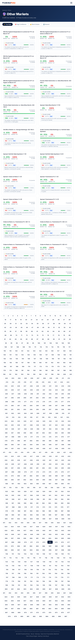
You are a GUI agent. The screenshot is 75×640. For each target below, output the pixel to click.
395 (43, 444)
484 (43, 476)
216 (25, 382)
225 (12, 386)
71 (21, 335)
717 (40, 558)
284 (37, 405)
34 (32, 323)
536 (19, 495)
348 (25, 429)
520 (58, 487)
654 (62, 534)
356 (6, 433)
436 (18, 460)
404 (31, 448)
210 (57, 378)
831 (56, 597)
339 (37, 425)
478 (6, 476)
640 (44, 530)
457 (12, 468)
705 (37, 554)
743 (62, 565)
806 (44, 589)
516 (34, 487)
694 (37, 550)
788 (68, 581)
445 (6, 464)
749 (31, 569)
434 (6, 460)
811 (4, 593)
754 (62, 569)
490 (12, 479)
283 (31, 405)
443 (62, 460)
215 (19, 382)
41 (70, 323)
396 (50, 444)
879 (15, 616)
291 (12, 409)
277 (62, 401)
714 (22, 558)
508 (56, 483)
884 (47, 616)
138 (52, 355)
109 (24, 347)
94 (6, 343)
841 (50, 601)
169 (23, 366)
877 (68, 612)
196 (40, 374)
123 (34, 351)
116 (64, 347)
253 (50, 394)
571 (32, 507)
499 (69, 479)
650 (38, 534)
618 (46, 522)
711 (5, 558)
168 (17, 366)
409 (63, 448)
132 (16, 355)
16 (5, 319)
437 (25, 460)
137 (46, 355)
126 (52, 351)
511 (5, 487)
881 (28, 616)
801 (12, 589)
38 (54, 323)
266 (62, 397)
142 (5, 358)
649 (31, 534)
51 (54, 327)
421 (64, 452)
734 (6, 565)
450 (38, 464)
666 (68, 538)
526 (25, 491)
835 (12, 601)
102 (51, 343)
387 (62, 440)
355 (69, 429)
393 (31, 444)
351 (44, 429)
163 (58, 362)
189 (70, 370)
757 (13, 573)
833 (69, 597)
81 (5, 339)
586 (56, 511)
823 (6, 597)
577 (68, 507)
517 (40, 487)
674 (50, 542)
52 (59, 327)
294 (31, 409)
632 (62, 526)
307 (44, 413)
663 (50, 538)
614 (22, 522)
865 (62, 608)
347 (19, 429)
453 (56, 464)
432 (62, 456)
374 (50, 437)
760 (31, 573)
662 (43, 538)
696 (50, 550)
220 (49, 382)
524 (13, 491)
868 (12, 612)
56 (10, 331)
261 (31, 397)
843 (62, 601)
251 (38, 394)
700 (6, 554)
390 (12, 444)
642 (56, 530)
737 (25, 565)
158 (28, 362)
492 (24, 479)
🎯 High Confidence (20, 24)
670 (25, 542)
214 (13, 382)
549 (31, 499)
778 (6, 581)
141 (71, 355)
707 (50, 554)
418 (46, 452)
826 (25, 597)
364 (56, 433)
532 (62, 491)
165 (70, 362)
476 (62, 472)
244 (62, 390)
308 (50, 413)
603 (25, 519)
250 (31, 394)
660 (31, 538)
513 (16, 487)
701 (13, 554)
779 (13, 581)
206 (31, 378)
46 (27, 327)
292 (18, 409)
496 (50, 479)
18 (15, 319)
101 (45, 343)
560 (31, 503)
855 (69, 604)
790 (13, 585)
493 (31, 479)
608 (56, 519)
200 (64, 374)
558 (19, 503)
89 (48, 339)
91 (59, 339)
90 (54, 339)
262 (37, 397)
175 (58, 366)
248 (19, 394)
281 (18, 405)
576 (62, 507)
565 (62, 503)
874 (50, 612)
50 (49, 327)
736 (19, 565)
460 (31, 468)
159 (34, 362)
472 (37, 472)
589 (6, 515)
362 (43, 433)
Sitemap (37, 634)
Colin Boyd (46, 636)
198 (52, 374)
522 (70, 487)
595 (43, 515)
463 (50, 468)
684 (43, 546)
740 (44, 565)
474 (50, 472)
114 (52, 347)
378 (6, 440)
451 (44, 464)
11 (50, 315)
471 (31, 472)
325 (18, 421)
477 (68, 472)
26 (58, 319)
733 (68, 561)
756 (6, 573)
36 (43, 323)
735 (13, 565)
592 (25, 515)
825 (18, 597)
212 (69, 378)
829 (44, 597)
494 (37, 479)
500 (6, 483)
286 (50, 405)
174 (52, 366)
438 (31, 460)
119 (10, 351)
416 (34, 452)
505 (37, 483)
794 (37, 585)
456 (6, 468)
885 (53, 616)
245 (69, 390)
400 (6, 448)
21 (31, 319)
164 (64, 362)
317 (37, 417)
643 (62, 530)
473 (44, 472)
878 (9, 616)
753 (56, 569)
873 (44, 612)
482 (31, 476)
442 (56, 460)
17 (10, 319)
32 (21, 323)
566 (68, 503)
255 (62, 394)
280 (12, 405)
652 (50, 534)
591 (19, 515)
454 (62, 464)
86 (32, 339)
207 (38, 378)
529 (44, 491)
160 (40, 362)
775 (56, 577)
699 (69, 550)
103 (57, 343)
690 (12, 550)
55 (5, 331)
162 (52, 362)
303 (19, 413)
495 (43, 479)
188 (64, 370)
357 (12, 433)
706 (43, 554)
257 (6, 397)
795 (43, 585)
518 (46, 487)
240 (37, 390)
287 (56, 405)
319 (49, 417)
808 (56, 589)
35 (37, 323)
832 (62, 597)
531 (56, 491)
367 (6, 437)
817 (40, 593)
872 (37, 612)
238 (25, 390)
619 (52, 522)
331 (56, 421)
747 (19, 569)
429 (44, 456)
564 (56, 503)
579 (13, 511)
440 (44, 460)
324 (12, 421)
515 (28, 487)
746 (13, 569)
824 (12, 597)
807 (50, 589)
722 (70, 558)
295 (37, 409)
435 (12, 460)
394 (37, 444)
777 (68, 577)
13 (60, 315)
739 (38, 565)
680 (18, 546)
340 (44, 425)
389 (6, 444)
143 (11, 358)
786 (56, 581)
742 (56, 565)
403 (25, 448)
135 (34, 355)
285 (43, 405)
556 (6, 503)
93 (70, 339)
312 (7, 417)
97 (22, 343)
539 (37, 495)
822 (70, 593)
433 (69, 456)
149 (47, 358)
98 (28, 343)
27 (64, 319)
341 (50, 425)
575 (56, 507)
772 (37, 577)
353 (56, 429)
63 (48, 331)
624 (12, 526)
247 (12, 394)
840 (44, 601)
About (32, 634)
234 (69, 386)
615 (28, 522)
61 (37, 331)
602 (18, 519)
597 (56, 515)
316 (31, 417)
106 (5, 347)
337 (25, 425)
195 (34, 374)
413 (16, 452)
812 (10, 593)
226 (18, 386)
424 (12, 456)
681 (25, 546)
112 (41, 347)
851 (44, 604)
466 (68, 468)
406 (44, 448)
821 (64, 593)
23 (42, 319)
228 (31, 386)
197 (46, 374)
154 (5, 362)
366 (68, 433)
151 (59, 358)
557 (13, 503)
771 (32, 577)
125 (46, 351)
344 (69, 425)
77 (53, 335)
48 (38, 327)
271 (25, 401)
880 (22, 616)
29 (5, 323)
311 (69, 413)
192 (16, 374)
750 (37, 569)
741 (50, 565)
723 (6, 561)
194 (28, 374)
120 (16, 351)
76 (48, 335)
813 (16, 593)
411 (4, 452)
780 (19, 581)
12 (55, 315)
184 (40, 370)
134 (28, 355)
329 (44, 421)
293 (24, 409)
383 (37, 440)
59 (26, 331)
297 (50, 409)
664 (56, 538)
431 (56, 456)
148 (41, 358)
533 (68, 491)
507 (50, 483)
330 (50, 421)
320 (55, 417)
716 (34, 558)
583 (37, 511)
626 (25, 526)
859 (25, 608)
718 (46, 558)
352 (50, 429)
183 (34, 370)
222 (61, 382)
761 (37, 573)
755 (68, 569)
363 (50, 433)
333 (69, 421)
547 (19, 499)
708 (56, 554)
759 (25, 573)
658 (18, 538)
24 (48, 319)
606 (44, 519)
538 (31, 495)
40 (65, 323)
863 (50, 608)
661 (37, 538)
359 (25, 433)
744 (68, 565)
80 (69, 335)
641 (50, 530)
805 (37, 589)
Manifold (56, 634)
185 (46, 370)
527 (31, 491)
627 (31, 526)
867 (6, 612)
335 (12, 425)
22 (37, 319)
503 (25, 483)
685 (50, 546)
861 (37, 608)
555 (68, 499)
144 (17, 358)
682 (31, 546)
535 (13, 495)
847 (19, 604)
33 (27, 323)
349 (31, 429)
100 (39, 343)
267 (69, 397)
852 (50, 604)
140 (64, 355)
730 (50, 561)
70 (16, 335)
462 (43, 468)
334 (6, 425)
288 (62, 405)
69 (11, 335)
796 (50, 585)
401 (12, 448)
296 (43, 409)
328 (37, 421)
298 (56, 409)
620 (58, 522)
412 (10, 452)
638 (31, 530)
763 (49, 573)
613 (16, 522)
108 (18, 347)
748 (25, 569)
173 (47, 366)
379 (12, 440)
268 (6, 401)
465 (62, 468)
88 (43, 339)
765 (62, 573)
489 (6, 479)
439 (37, 460)
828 (37, 597)
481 (25, 476)
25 (53, 319)
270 (19, 401)
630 (50, 526)
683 (37, 546)
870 (25, 612)
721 (64, 558)
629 (44, 526)
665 (62, 538)
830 (50, 597)
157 (22, 362)
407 (50, 448)
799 (68, 585)
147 (35, 358)
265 (56, 397)
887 (66, 616)
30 (10, 323)
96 (17, 343)
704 (31, 554)
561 (37, 503)
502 (19, 483)
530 (50, 491)
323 (6, 421)
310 (63, 413)
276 (56, 401)
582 (31, 511)
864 (56, 608)
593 (31, 515)
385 (50, 440)
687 (62, 546)
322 (68, 417)
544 (68, 495)
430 (50, 456)
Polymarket (50, 634)
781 (25, 581)
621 (64, 522)
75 (43, 335)
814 (22, 593)
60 (32, 331)
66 (64, 331)
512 (10, 487)
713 (16, 558)
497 (56, 479)
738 (31, 565)
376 (62, 437)
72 (27, 335)
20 (26, 319)
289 (69, 405)
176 (64, 366)
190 (4, 374)
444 (69, 460)
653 (56, 534)
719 (52, 558)
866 (68, 608)
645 (6, 534)
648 (25, 534)
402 (18, 448)
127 (58, 351)
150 (53, 358)
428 (37, 456)
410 (69, 448)
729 (44, 561)
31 (16, 323)
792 (25, 585)
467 (6, 472)
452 (50, 464)
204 (19, 378)
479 (12, 476)
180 (16, 370)
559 (25, 503)
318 (43, 417)
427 (31, 456)
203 (13, 378)
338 (31, 425)
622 (70, 522)
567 (7, 507)
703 (25, 554)
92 (64, 339)
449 (31, 464)
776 (62, 577)
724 (13, 561)
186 (52, 370)
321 (61, 417)
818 (46, 593)
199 (58, 374)
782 (31, 581)
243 (56, 390)
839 (37, 601)
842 (56, 601)
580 (19, 511)
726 (25, 561)
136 (40, 355)
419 (52, 452)
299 (62, 409)
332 (62, 421)
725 (19, 561)
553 (56, 499)
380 (18, 440)
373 (44, 437)
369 (19, 437)
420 (58, 452)
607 (50, 519)
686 (56, 546)
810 (69, 589)
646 (12, 534)
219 (43, 382)
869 (19, 612)
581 (25, 511)
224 (6, 386)
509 (62, 483)
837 (25, 601)
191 (10, 374)
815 (28, 593)
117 (70, 347)
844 (69, 601)
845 (6, 604)
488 (69, 476)
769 (19, 577)
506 (43, 483)
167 (11, 366)
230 (44, 386)
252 (44, 394)
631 (56, 526)
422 (70, 452)
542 (56, 495)
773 (44, 577)
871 (31, 612)
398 (62, 444)
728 (37, 561)
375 (56, 437)
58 (21, 331)
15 (70, 315)
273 (37, 401)
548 (25, 499)
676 (62, 542)
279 (6, 405)
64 (53, 331)
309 (56, 413)
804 (31, 589)
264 (50, 397)
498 (62, 479)
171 (35, 366)
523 (6, 491)
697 (56, 550)
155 (11, 362)
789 (6, 585)
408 (56, 448)
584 (43, 511)
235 (6, 390)
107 (12, 347)
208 (44, 378)
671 (31, 542)
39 (59, 323)
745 (7, 569)
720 (58, 558)
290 (6, 409)
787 (62, 581)
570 (25, 507)
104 (63, 343)
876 (62, 612)
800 (6, 589)
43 (11, 327)
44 (16, 327)
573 (44, 507)
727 (31, 561)
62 (42, 331)
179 (10, 370)
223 (68, 382)
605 (37, 519)
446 (12, 464)
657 (12, 538)
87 (37, 339)
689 (6, 550)
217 (31, 382)
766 (68, 573)
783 (37, 581)
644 (69, 530)
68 (5, 335)
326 (25, 421)
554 (62, 499)
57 (16, 331)
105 (69, 343)
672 (37, 542)
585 (50, 511)
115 (58, 347)
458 (18, 468)
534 (6, 495)
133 (22, 355)
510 (68, 483)
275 (50, 401)
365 (62, 433)
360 (31, 433)
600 (6, 519)
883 (40, 616)
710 (68, 554)
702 (19, 554)
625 (18, 526)
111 (35, 347)
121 (22, 351)
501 (13, 483)
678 (6, 546)
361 (37, 433)
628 (37, 526)
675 (56, 542)
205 (25, 378)
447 (19, 464)
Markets (4, 10)
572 (37, 507)
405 (37, 448)
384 (43, 440)
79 (64, 335)
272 (31, 401)
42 (5, 327)
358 (18, 433)
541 (50, 495)
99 (33, 343)
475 (56, 472)
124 (40, 351)
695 (43, 550)
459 (25, 468)
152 (64, 358)
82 (10, 339)
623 (6, 526)
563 (49, 503)
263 (43, 397)
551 (44, 499)
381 (25, 440)
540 (44, 495)
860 (31, 608)
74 (37, 335)
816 (34, 593)
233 (62, 386)
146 (29, 358)
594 (37, 515)
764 (56, 573)
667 (6, 542)
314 (19, 417)
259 (18, 397)
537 (25, 495)
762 (43, 573)
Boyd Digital (33, 636)
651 (44, 534)
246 (6, 394)
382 (31, 440)
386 (56, 440)
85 (26, 339)
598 (62, 515)
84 (21, 339)
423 (6, 456)
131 (10, 355)
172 (41, 366)
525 (19, 491)
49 (43, 327)
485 (50, 476)
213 (7, 382)
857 (12, 608)
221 (55, 382)
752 (49, 569)
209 (50, 378)
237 (18, 390)
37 (48, 323)
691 (18, 550)
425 (18, 456)
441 (50, 460)
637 (25, 530)
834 (6, 601)
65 (59, 331)
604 (31, 519)
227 (25, 386)
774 (50, 577)
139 (58, 355)
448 (25, 464)
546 (13, 499)
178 (4, 370)
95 (11, 343)
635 (12, 530)
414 (22, 452)
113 (47, 347)
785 (50, 581)
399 (69, 444)
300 (69, 409)
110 (30, 347)
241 (44, 390)
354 (62, 429)
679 (12, 546)
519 (52, 487)
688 (69, 546)
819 (52, 593)
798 (62, 585)
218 (37, 382)
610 (69, 519)
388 (69, 440)
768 (13, 577)
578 (6, 511)
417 (40, 452)
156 (16, 362)
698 (62, 550)
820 (58, 593)
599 (68, 515)
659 (25, 538)
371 (31, 437)
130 (4, 355)
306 (38, 413)
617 (40, 522)
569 (19, 507)
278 (68, 401)
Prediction (8, 3)
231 (50, 386)
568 (13, 507)
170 (29, 366)
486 (56, 476)
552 (50, 499)
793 (31, 585)
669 (19, 542)
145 (23, 358)
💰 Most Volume (34, 24)
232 (56, 386)
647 (19, 534)
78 (59, 335)
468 (12, 472)
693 (31, 550)
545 (7, 499)
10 (45, 315)
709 (62, 554)
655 (69, 534)
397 (56, 444)
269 (13, 401)
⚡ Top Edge (7, 24)
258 (12, 397)
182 (28, 370)
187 (58, 370)
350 (38, 429)
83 (16, 339)
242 (50, 390)
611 (4, 522)
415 (28, 452)
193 (22, 374)
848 (25, 604)
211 (63, 378)
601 (12, 519)
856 (6, 608)
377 (68, 437)
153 (70, 358)
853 (56, 604)
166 (5, 366)
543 (62, 495)
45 (21, 327)
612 (10, 522)
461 (37, 468)
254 (56, 394)
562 (43, 503)
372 (37, 437)
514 (22, 487)
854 (62, 604)
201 (71, 374)
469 (19, 472)
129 (70, 351)
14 (65, 315)
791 (19, 585)
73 (32, 335)
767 (7, 577)
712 (10, 558)
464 (56, 468)
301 (6, 413)
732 (62, 561)
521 (64, 487)
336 (18, 425)
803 (25, 589)
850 (38, 604)
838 (31, 601)
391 (18, 444)
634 (6, 530)
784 (43, 581)
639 (37, 530)
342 (56, 425)
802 (18, 589)
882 (34, 616)
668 (12, 542)
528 (37, 491)
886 (59, 616)
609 (63, 519)
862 (43, 608)
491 (18, 479)
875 (56, 612)
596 (50, 515)
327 (31, 421)
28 (69, 319)
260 (25, 397)
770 (25, 577)
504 (31, 483)
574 (50, 507)
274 (44, 401)
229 (37, 386)
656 (6, 538)
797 (56, 585)
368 (12, 437)
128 (64, 351)
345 (6, 429)
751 (44, 569)
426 (25, 456)
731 (56, 561)
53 (64, 327)
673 (44, 542)
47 (32, 327)
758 (19, 573)
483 (37, 476)
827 (31, 597)
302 (12, 413)
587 (62, 511)
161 (46, 362)
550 (38, 499)
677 (68, 542)
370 (25, 437)
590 (13, 515)
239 (31, 390)
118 (5, 351)
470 (25, 472)
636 (18, 530)
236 (12, 390)
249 (25, 394)
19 (21, 319)
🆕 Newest (46, 24)
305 (31, 413)
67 (70, 331)
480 (18, 476)
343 (62, 425)
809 (63, 589)
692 (24, 550)
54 (70, 327)
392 (24, 444)
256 (68, 394)
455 (69, 464)
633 (69, 526)
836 (18, 601)
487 (62, 476)
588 (68, 511)
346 (12, 429)
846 (12, 604)
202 (6, 378)
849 (31, 604)
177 (70, 366)
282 (24, 405)
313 (13, 417)
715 (28, 558)
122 (28, 351)
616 (34, 522)
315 (25, 417)
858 (18, 608)
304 (25, 413)
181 (22, 370)
